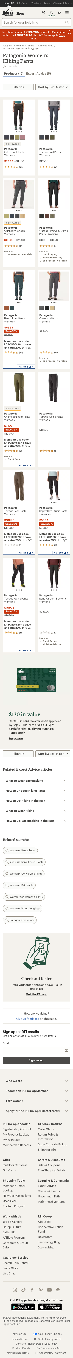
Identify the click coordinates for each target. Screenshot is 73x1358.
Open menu (67, 12)
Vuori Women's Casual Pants (26, 861)
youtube (49, 1290)
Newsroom (45, 1236)
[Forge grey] (17, 216)
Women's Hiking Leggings (25, 908)
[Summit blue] (12, 216)
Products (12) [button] (13, 73)
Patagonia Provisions (22, 920)
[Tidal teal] (12, 308)
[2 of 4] (18, 132)
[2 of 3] (54, 211)
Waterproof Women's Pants (26, 896)
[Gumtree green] (17, 137)
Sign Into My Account (17, 1129)
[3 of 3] (56, 211)
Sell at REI (9, 1232)
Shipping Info (47, 1149)
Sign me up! (36, 1060)
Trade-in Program (14, 1206)
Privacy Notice (20, 1339)
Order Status (46, 1129)
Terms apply (17, 732)
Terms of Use (19, 1333)
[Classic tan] (22, 216)
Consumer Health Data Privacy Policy (36, 1343)
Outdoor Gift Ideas (15, 1165)
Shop (20, 13)
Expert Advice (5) (38, 73)
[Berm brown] (47, 216)
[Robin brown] (6, 308)
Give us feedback (27, 1018)
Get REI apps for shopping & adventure (36, 1300)
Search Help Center (15, 1262)
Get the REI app (36, 994)
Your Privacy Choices (49, 1333)
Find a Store (10, 1268)
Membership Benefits (17, 1145)
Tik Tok (24, 1290)
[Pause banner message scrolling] (69, 32)
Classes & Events (49, 1191)
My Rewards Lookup (16, 1134)
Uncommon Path (49, 1196)
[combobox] (36, 22)
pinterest (41, 1290)
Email (6, 1043)
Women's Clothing (25, 45)
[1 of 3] (52, 211)
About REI (44, 1221)
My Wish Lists (11, 1139)
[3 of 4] (20, 132)
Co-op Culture (12, 1227)
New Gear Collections (17, 1195)
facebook (32, 1290)
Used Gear (9, 1201)
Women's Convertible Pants (26, 873)
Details (52, 1035)
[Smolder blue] (6, 137)
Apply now (16, 738)
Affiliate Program (14, 1237)
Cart (59, 12)
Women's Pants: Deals (23, 850)
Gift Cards (9, 1170)
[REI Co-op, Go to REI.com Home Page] (7, 12)
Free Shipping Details (51, 1170)
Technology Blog (49, 1242)
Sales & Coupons (49, 1165)
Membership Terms (18, 1352)
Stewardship (46, 1247)
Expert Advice (47, 1185)
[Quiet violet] (22, 137)
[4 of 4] (22, 132)
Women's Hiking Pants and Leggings (21, 48)
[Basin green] (52, 137)
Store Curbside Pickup (52, 1144)
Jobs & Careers (12, 1221)
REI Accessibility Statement (50, 1352)
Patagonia (8, 45)
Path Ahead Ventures (51, 1201)
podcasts (58, 1290)
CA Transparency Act (48, 1348)
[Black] (12, 137)
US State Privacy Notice (47, 1339)
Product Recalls (21, 1348)
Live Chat (9, 1273)
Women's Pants (45, 45)
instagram (15, 1290)
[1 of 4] (16, 132)
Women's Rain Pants (21, 885)
